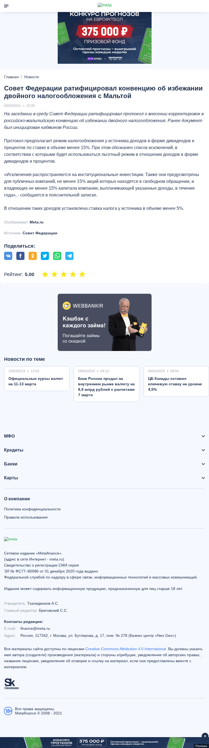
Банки (10, 464)
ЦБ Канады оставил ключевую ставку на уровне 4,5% (175, 384)
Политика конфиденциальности (32, 509)
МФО (9, 436)
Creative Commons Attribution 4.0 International (125, 649)
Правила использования (26, 517)
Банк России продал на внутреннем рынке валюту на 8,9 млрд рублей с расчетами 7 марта (106, 386)
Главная (11, 77)
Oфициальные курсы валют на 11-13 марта (35, 381)
